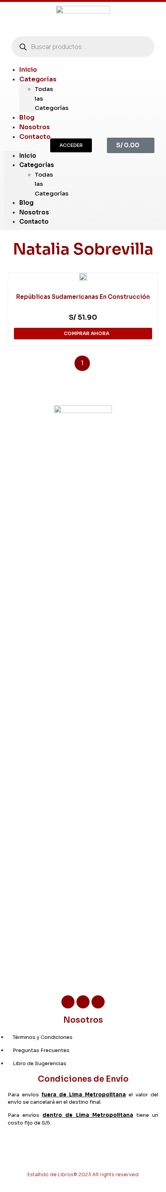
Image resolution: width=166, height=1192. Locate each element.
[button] (71, 145)
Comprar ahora (86, 333)
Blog (26, 202)
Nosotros (34, 212)
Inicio (27, 155)
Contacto (35, 137)
